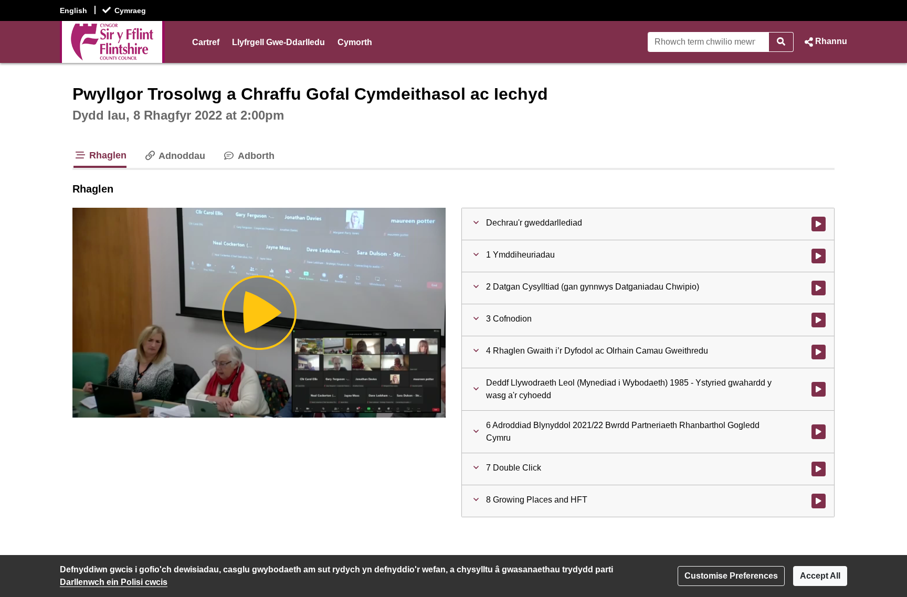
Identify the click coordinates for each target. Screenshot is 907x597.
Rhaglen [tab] (106, 155)
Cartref (205, 42)
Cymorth (355, 42)
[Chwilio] (781, 42)
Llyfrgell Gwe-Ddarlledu (278, 42)
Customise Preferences (731, 575)
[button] (824, 42)
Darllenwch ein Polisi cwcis (113, 582)
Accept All (820, 575)
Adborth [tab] (255, 156)
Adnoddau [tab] (180, 156)
